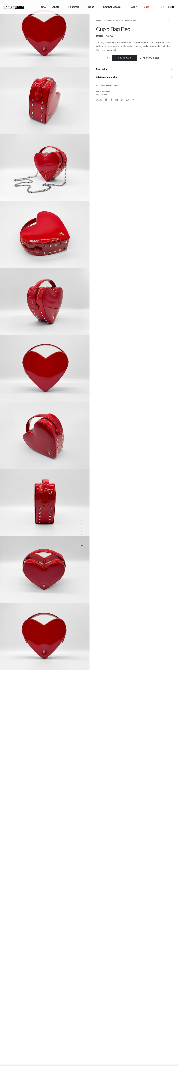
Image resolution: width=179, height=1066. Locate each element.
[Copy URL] (132, 100)
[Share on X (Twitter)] (106, 100)
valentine (103, 94)
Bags (118, 20)
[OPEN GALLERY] (45, 33)
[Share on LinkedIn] (116, 100)
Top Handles (130, 20)
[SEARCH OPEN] (162, 7)
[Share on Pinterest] (122, 100)
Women (108, 20)
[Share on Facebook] (111, 100)
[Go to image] (82, 520)
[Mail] (127, 100)
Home (98, 20)
